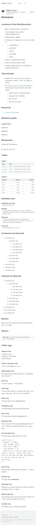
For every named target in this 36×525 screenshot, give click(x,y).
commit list (16, 86)
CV (25, 3)
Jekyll (20, 519)
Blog (19, 3)
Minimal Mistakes (7, 521)
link (19, 366)
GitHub (10, 517)
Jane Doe (4, 169)
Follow (31, 12)
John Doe (4, 166)
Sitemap (4, 515)
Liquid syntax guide (12, 112)
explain (13, 227)
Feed (16, 517)
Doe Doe (4, 171)
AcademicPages (26, 519)
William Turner (6, 3)
